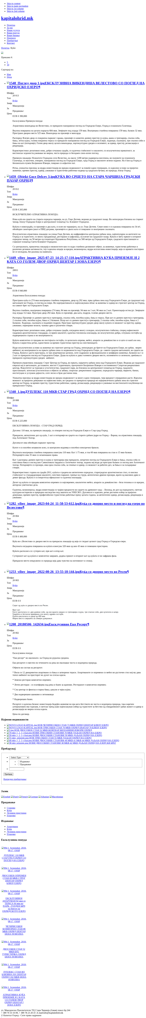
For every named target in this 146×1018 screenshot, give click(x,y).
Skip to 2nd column (16, 11)
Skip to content (13, 3)
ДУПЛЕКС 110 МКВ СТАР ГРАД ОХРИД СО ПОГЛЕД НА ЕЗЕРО (77, 391)
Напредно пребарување (14, 779)
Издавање (25, 761)
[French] (23, 796)
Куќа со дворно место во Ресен (103, 571)
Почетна (5, 48)
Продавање (25, 764)
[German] (33, 796)
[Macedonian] (56, 796)
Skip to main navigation (17, 6)
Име (9, 74)
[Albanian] (43, 796)
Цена (9, 77)
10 (8, 65)
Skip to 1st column (15, 8)
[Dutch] (15, 796)
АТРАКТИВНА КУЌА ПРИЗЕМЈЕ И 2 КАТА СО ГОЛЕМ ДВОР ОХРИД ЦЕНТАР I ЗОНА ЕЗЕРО (73, 259)
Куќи (15, 100)
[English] (5, 796)
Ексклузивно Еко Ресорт (68, 624)
